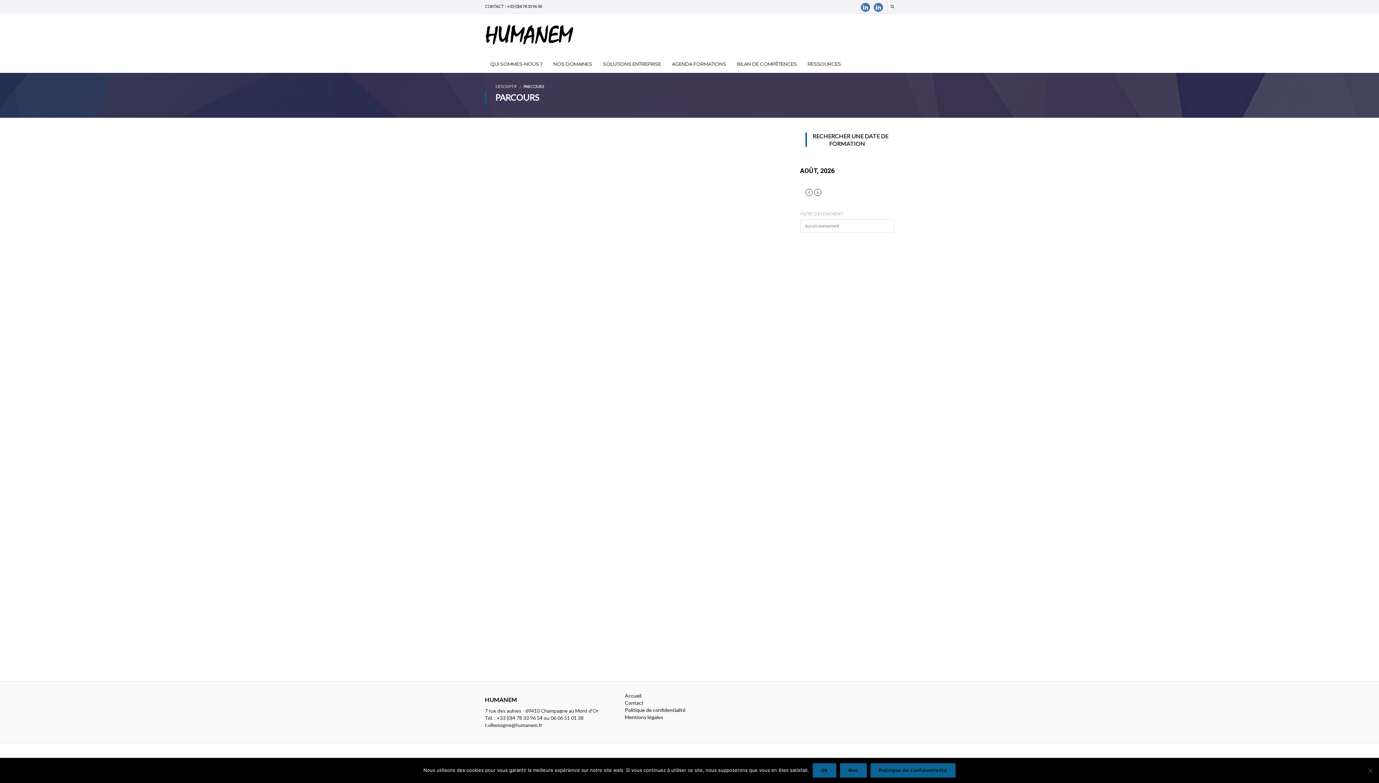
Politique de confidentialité (655, 710)
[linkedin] (865, 7)
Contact (634, 703)
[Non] (1370, 770)
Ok (824, 770)
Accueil (633, 696)
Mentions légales (644, 717)
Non (853, 770)
